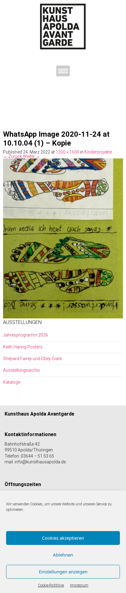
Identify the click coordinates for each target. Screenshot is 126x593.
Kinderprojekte (98, 152)
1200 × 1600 (67, 152)
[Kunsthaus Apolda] (63, 26)
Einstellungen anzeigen (63, 571)
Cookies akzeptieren (63, 538)
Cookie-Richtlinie (51, 585)
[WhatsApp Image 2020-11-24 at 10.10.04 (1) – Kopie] (63, 238)
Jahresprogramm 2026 (25, 335)
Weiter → (31, 156)
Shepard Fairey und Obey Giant (32, 358)
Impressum (79, 585)
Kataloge (11, 382)
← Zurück (12, 156)
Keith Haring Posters (23, 346)
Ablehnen (63, 555)
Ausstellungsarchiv (21, 370)
